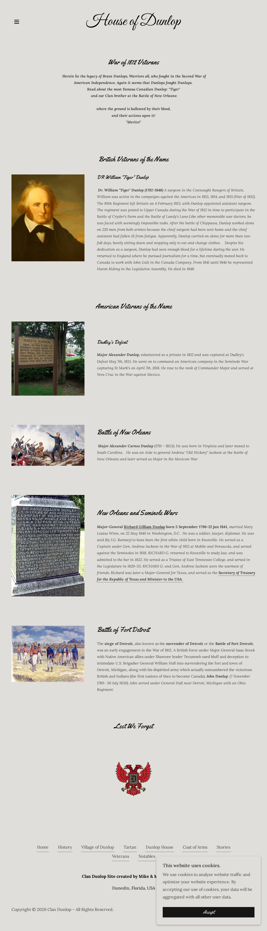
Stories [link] (223, 847)
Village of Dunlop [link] (97, 847)
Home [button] (42, 847)
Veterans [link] (120, 856)
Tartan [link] (130, 847)
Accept (209, 912)
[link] (133, 23)
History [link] (65, 847)
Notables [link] (146, 856)
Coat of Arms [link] (195, 847)
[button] (16, 21)
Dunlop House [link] (159, 847)
